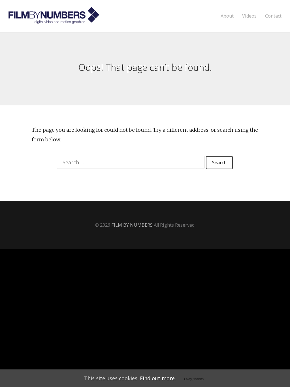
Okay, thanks (194, 379)
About (227, 16)
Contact (273, 16)
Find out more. (158, 378)
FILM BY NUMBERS (132, 225)
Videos (249, 16)
